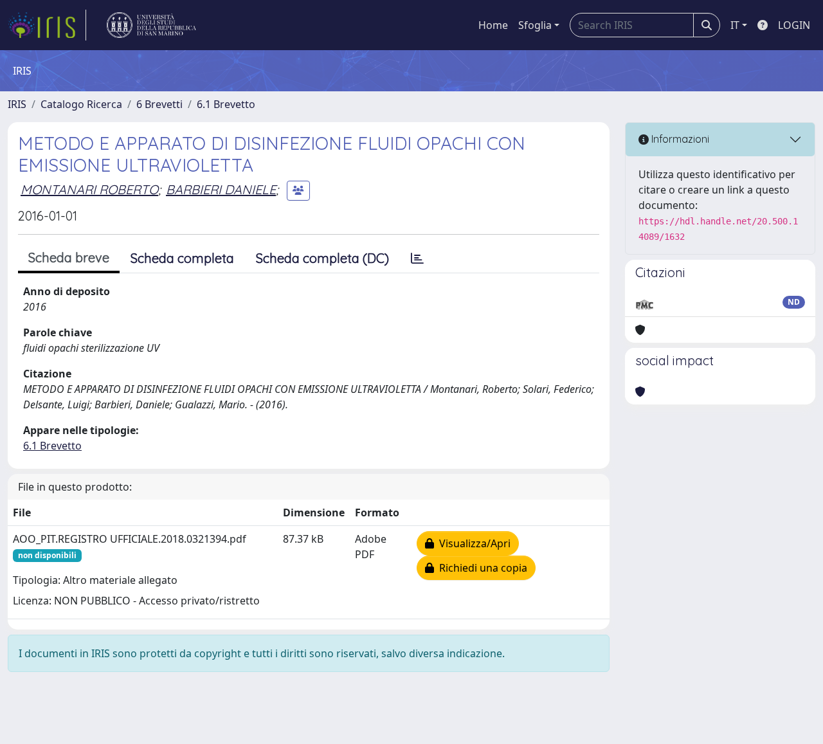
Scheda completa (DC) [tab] (322, 258)
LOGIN (794, 25)
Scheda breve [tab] (68, 258)
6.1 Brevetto (226, 104)
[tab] (417, 258)
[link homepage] (47, 25)
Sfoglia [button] (535, 25)
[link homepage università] (151, 25)
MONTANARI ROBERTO (89, 189)
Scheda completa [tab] (182, 258)
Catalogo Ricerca (81, 104)
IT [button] (734, 25)
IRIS (17, 104)
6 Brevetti (159, 104)
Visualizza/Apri (472, 543)
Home (493, 25)
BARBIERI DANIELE (221, 189)
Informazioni (679, 138)
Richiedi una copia (480, 568)
